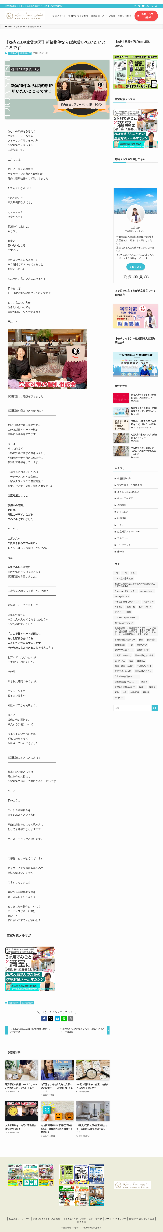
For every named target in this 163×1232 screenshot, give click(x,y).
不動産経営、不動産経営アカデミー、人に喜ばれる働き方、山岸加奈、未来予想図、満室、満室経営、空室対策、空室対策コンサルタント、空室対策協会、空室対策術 (135, 631)
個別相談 (151, 639)
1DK (117, 573)
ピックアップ (124, 545)
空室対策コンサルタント (126, 682)
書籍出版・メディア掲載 (74, 1218)
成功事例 (121, 505)
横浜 (131, 660)
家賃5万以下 (143, 650)
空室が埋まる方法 (123, 671)
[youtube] (143, 6)
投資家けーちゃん (123, 655)
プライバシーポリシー (115, 1218)
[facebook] (131, 6)
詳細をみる (136, 266)
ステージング (145, 607)
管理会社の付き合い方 (125, 687)
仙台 (141, 639)
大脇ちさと (142, 645)
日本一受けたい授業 (144, 655)
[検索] (156, 6)
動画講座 (121, 518)
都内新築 (135, 692)
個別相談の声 (25, 53)
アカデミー (122, 538)
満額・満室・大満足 (124, 666)
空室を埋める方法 (143, 671)
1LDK (125, 573)
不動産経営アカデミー (125, 639)
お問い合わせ (95, 1218)
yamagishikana (147, 591)
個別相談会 (120, 645)
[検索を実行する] (155, 708)
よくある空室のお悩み (128, 491)
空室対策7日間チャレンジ (126, 676)
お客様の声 (13, 53)
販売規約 (81, 1222)
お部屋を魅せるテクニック (127, 601)
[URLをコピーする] (70, 1018)
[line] (139, 6)
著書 (117, 692)
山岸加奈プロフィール (19, 1218)
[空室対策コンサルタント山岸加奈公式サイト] (25, 15)
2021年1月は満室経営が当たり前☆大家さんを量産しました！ (135, 585)
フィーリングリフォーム (126, 617)
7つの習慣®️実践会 (124, 578)
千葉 (131, 645)
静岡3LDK (119, 697)
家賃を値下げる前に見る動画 (46, 1218)
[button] (44, 1018)
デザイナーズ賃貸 (123, 612)
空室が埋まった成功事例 (129, 485)
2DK (133, 573)
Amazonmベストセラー (125, 591)
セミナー (121, 525)
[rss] (152, 6)
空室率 (144, 682)
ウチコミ (119, 607)
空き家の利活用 (144, 666)
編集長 (152, 687)
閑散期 (146, 692)
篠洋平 (142, 687)
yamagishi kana (122, 596)
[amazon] (147, 6)
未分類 (120, 551)
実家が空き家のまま (124, 650)
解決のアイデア (125, 498)
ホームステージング (124, 623)
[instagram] (135, 6)
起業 (125, 692)
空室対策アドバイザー (128, 531)
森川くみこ (120, 660)
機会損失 (141, 660)
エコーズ (131, 607)
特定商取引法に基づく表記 (141, 1218)
